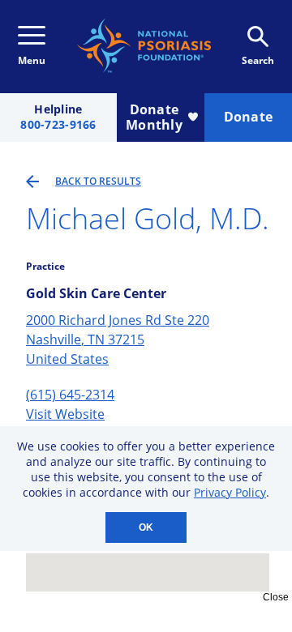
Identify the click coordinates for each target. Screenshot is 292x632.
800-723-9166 (58, 125)
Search (258, 60)
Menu (31, 60)
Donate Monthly (154, 117)
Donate (248, 117)
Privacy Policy (230, 492)
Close (276, 597)
